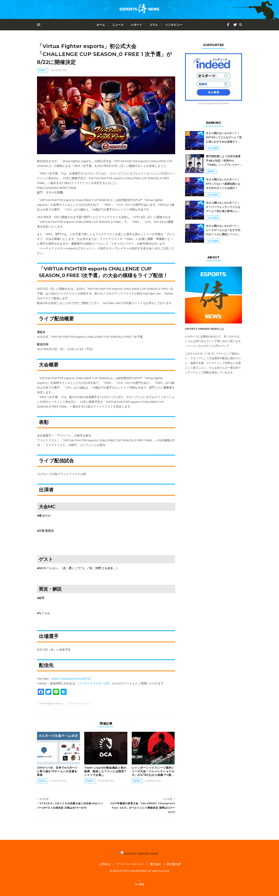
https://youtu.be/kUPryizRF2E (71, 678)
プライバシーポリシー (130, 864)
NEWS (42, 70)
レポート (136, 24)
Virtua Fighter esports (51, 703)
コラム (154, 24)
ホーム (101, 24)
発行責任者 (173, 864)
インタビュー (173, 24)
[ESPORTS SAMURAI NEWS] (139, 9)
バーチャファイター (79, 703)
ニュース (118, 24)
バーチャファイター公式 (94, 683)
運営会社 (155, 864)
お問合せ (105, 864)
